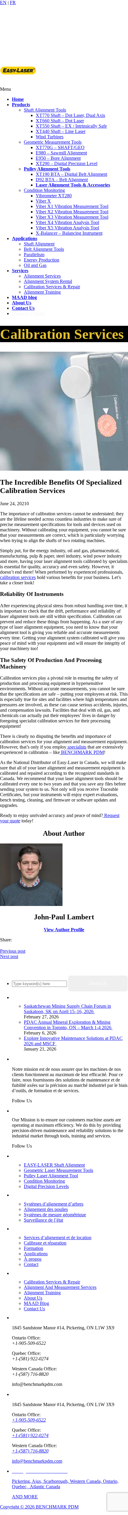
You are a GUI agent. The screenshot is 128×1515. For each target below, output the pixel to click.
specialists (76, 746)
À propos (32, 1259)
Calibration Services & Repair (52, 286)
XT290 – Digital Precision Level (66, 163)
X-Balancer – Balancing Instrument (69, 233)
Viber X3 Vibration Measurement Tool (72, 217)
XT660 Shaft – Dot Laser (60, 120)
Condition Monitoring (44, 190)
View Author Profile (64, 929)
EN (3, 2)
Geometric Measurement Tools (53, 142)
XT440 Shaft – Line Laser (60, 131)
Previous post (12, 951)
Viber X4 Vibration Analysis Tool (67, 222)
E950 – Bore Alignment (58, 158)
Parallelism (34, 254)
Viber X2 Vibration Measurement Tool (72, 211)
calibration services (18, 577)
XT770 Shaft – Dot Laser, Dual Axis (70, 115)
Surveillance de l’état (43, 1220)
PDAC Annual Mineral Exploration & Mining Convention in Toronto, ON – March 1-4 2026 (68, 1025)
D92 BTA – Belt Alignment (62, 179)
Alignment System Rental (48, 281)
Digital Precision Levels (46, 1186)
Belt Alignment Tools (44, 249)
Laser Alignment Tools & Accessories (73, 184)
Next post (9, 956)
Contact (31, 1264)
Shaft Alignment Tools (45, 109)
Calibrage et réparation (45, 1242)
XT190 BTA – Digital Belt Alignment (71, 174)
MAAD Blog (36, 1303)
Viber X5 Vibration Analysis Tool (67, 227)
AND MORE (25, 1496)
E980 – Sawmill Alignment (61, 152)
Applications (36, 1253)
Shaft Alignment (39, 243)
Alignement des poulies (46, 1209)
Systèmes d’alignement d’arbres (53, 1203)
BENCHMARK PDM (82, 752)
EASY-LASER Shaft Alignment (54, 1164)
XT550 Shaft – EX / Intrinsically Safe (71, 126)
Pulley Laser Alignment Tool (51, 1175)
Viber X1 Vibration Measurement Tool (72, 206)
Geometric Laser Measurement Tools (58, 1170)
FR (13, 2)
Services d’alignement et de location (57, 1237)
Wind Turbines (49, 136)
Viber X (43, 201)
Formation (33, 1248)
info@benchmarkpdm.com (37, 1461)
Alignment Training (42, 292)
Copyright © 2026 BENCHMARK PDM (39, 1506)
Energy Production (41, 259)
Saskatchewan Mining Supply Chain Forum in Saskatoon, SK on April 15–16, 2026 (67, 1009)
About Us (33, 1297)
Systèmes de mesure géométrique (55, 1214)
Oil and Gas (35, 265)
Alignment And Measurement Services (60, 1287)
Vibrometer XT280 (54, 195)
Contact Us (34, 1308)
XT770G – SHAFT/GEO (60, 147)
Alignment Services (42, 275)
